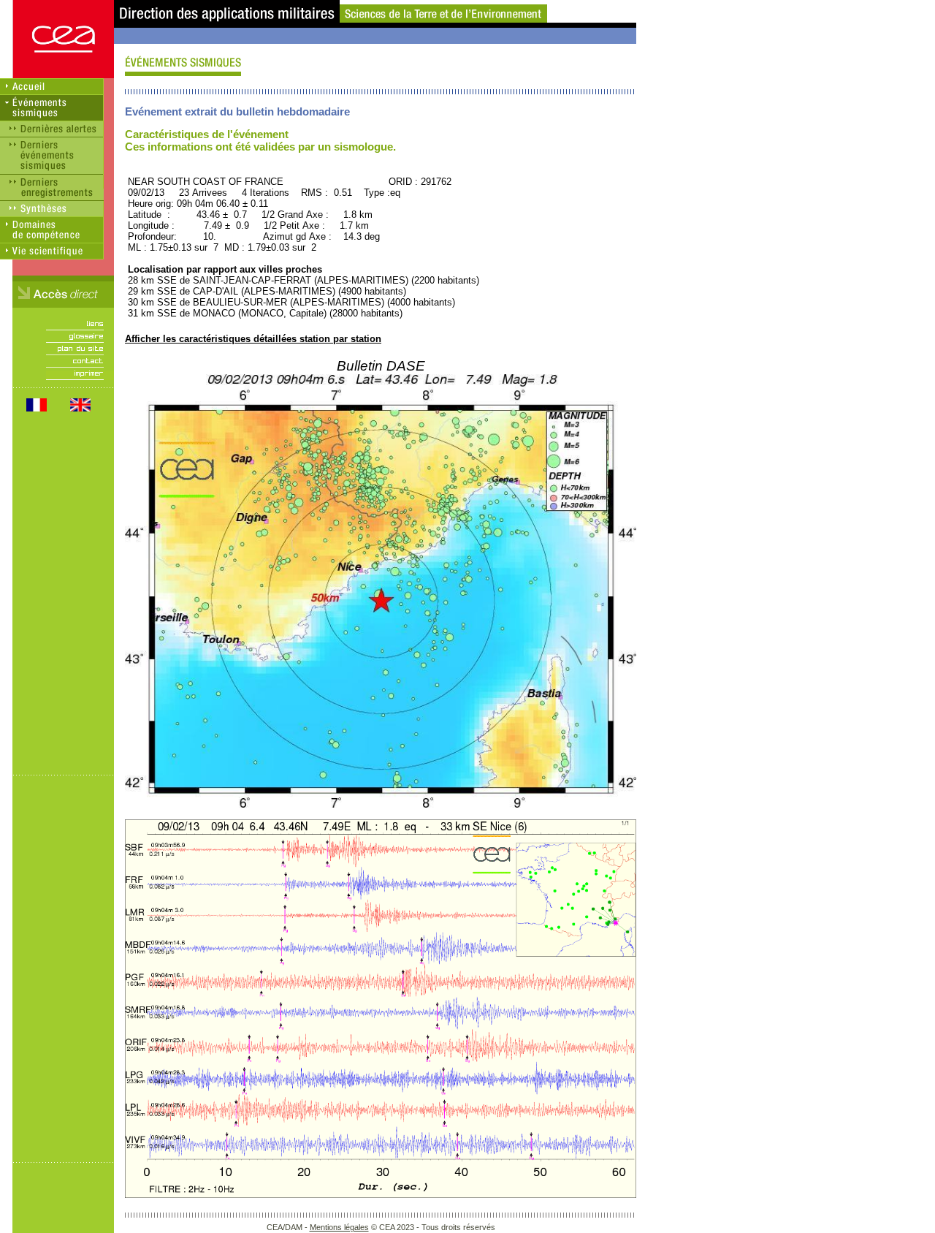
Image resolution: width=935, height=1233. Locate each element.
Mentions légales (339, 1227)
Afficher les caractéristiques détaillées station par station (253, 338)
